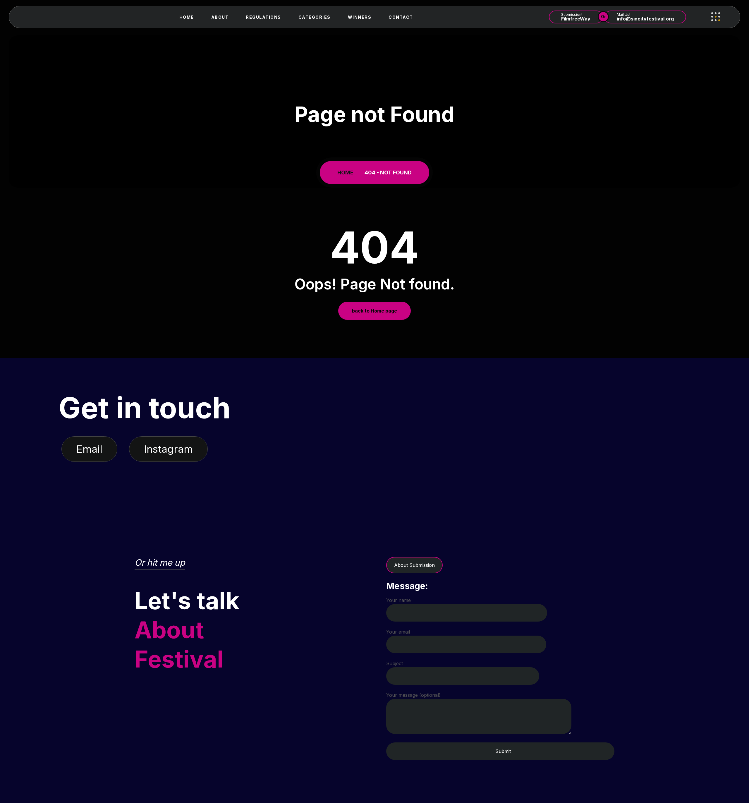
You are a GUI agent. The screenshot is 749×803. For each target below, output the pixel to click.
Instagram (168, 449)
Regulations (263, 17)
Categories (314, 17)
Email (89, 449)
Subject (394, 663)
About (220, 17)
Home (186, 17)
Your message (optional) (413, 695)
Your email (398, 632)
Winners (360, 17)
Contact (401, 17)
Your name (398, 600)
